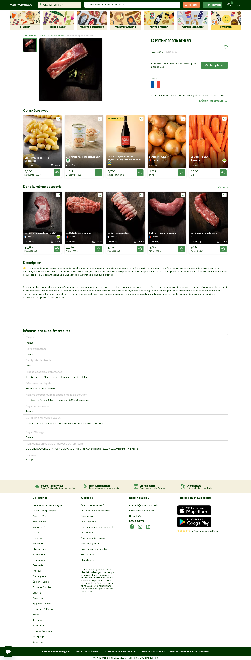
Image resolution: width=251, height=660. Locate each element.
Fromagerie (39, 559)
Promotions (39, 625)
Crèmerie (38, 565)
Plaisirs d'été (40, 516)
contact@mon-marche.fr (143, 505)
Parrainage (87, 532)
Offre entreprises (42, 630)
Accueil (42, 35)
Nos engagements (91, 543)
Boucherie (52, 35)
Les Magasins (88, 521)
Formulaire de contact (142, 510)
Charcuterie (39, 548)
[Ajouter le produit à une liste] (226, 47)
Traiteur (37, 570)
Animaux (37, 620)
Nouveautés (39, 527)
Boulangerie (39, 576)
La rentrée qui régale (45, 510)
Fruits (36, 532)
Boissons (38, 598)
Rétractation (88, 554)
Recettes (194, 4)
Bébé (36, 614)
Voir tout (223, 187)
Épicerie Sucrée (42, 587)
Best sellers (39, 521)
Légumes (38, 538)
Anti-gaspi (38, 636)
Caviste (37, 592)
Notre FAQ (135, 516)
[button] (42, 146)
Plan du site (87, 559)
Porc (61, 35)
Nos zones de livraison (93, 538)
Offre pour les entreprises (96, 510)
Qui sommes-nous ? (92, 505)
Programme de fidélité (94, 548)
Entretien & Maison (43, 609)
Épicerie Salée (41, 581)
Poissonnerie (40, 554)
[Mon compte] (238, 5)
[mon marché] (21, 5)
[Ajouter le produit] (57, 172)
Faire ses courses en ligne (47, 505)
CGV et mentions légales (56, 651)
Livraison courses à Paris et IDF (98, 527)
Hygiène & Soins (42, 603)
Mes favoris (214, 4)
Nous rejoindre (89, 516)
